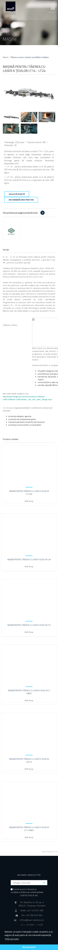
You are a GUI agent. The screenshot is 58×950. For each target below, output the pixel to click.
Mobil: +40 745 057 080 (31, 910)
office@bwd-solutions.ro (32, 920)
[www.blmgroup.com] (11, 231)
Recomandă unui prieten (21, 199)
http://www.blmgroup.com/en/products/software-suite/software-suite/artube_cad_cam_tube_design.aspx (27, 398)
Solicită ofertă (17, 194)
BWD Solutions (10, 8)
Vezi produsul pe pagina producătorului (20, 212)
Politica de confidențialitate (32, 892)
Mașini (5, 57)
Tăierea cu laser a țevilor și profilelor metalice (30, 57)
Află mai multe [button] (12, 939)
